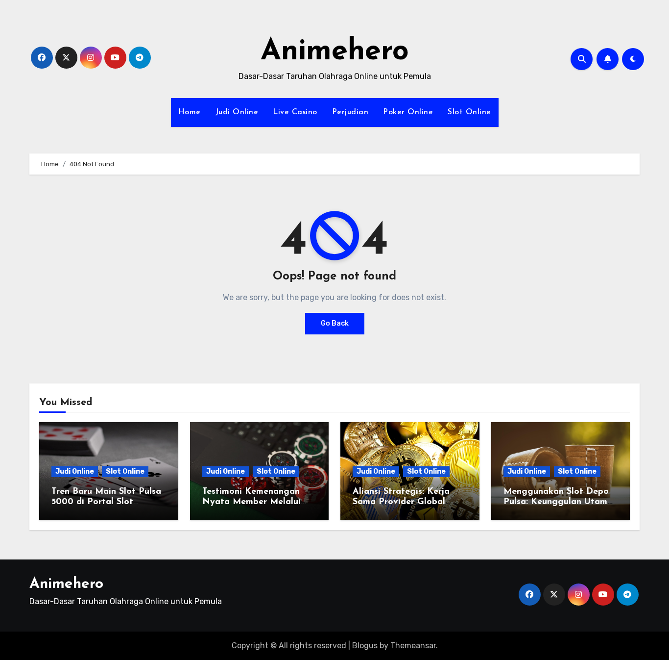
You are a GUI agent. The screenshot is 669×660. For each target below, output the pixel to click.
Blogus (365, 645)
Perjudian (350, 112)
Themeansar (413, 645)
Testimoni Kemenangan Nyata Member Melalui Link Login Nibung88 (251, 502)
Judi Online (237, 112)
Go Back (335, 323)
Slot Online (469, 112)
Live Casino (295, 112)
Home (189, 112)
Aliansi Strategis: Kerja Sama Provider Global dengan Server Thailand (403, 502)
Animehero (335, 52)
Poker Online (408, 112)
